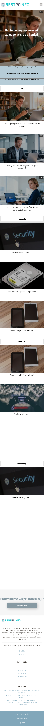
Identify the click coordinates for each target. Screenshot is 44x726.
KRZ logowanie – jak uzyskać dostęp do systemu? (22, 67)
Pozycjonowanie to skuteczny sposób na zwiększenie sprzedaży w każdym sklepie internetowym (22, 703)
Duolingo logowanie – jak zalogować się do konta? (22, 32)
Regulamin (22, 722)
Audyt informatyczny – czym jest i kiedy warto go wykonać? (22, 691)
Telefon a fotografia (22, 414)
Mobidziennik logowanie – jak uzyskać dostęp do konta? (22, 73)
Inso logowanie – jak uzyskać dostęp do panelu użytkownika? (22, 208)
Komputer (22, 219)
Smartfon (22, 341)
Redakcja (22, 651)
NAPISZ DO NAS (22, 605)
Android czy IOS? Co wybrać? (22, 330)
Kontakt (22, 655)
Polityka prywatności (22, 714)
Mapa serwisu (22, 718)
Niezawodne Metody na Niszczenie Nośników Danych (22, 696)
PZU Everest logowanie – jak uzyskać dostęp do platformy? (22, 79)
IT (22, 88)
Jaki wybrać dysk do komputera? (22, 291)
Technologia (22, 463)
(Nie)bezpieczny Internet (22, 252)
